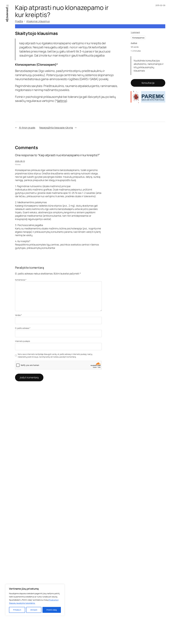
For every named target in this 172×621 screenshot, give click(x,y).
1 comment (135, 32)
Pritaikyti (17, 610)
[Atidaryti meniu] (7, 5)
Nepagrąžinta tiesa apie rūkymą (56, 127)
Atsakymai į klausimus (38, 21)
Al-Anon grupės (27, 127)
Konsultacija (148, 82)
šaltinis (61, 101)
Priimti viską (51, 610)
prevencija (8, 14)
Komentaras (20, 279)
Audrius (134, 43)
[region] (34, 600)
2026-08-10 (20, 161)
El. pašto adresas (22, 328)
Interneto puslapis (22, 341)
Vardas (18, 315)
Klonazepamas (138, 37)
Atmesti (33, 610)
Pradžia (19, 21)
